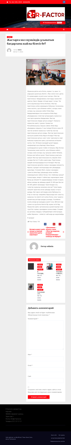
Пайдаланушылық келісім (57, 441)
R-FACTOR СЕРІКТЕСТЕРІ (58, 438)
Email (30, 365)
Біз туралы (62, 435)
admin (20, 50)
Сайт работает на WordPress (14, 437)
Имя (30, 354)
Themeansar (12, 439)
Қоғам (39, 266)
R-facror (59, 22)
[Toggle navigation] (63, 29)
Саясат (10, 37)
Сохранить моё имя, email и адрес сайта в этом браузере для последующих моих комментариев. (45, 391)
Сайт (29, 376)
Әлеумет (40, 269)
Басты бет (54, 435)
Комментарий (33, 319)
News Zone (29, 437)
